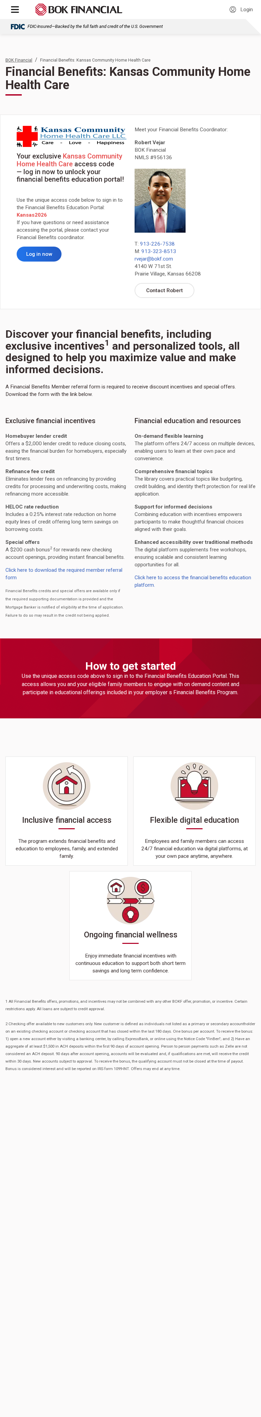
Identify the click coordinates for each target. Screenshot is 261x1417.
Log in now (44, 256)
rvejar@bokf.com (154, 259)
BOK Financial (18, 60)
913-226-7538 (157, 244)
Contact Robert (170, 292)
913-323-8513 (158, 251)
